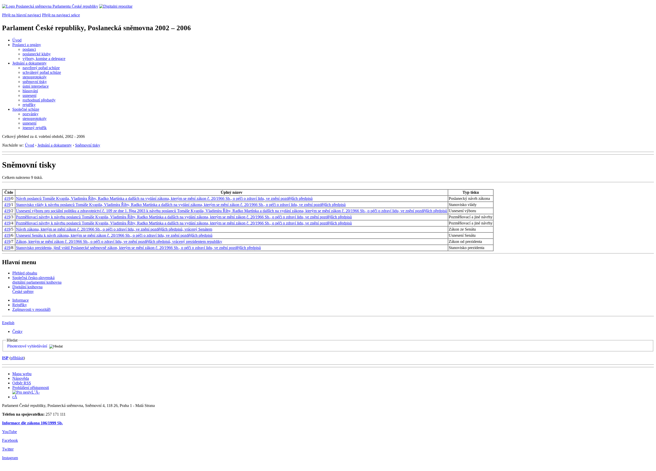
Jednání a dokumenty (29, 63)
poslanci (29, 49)
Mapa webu (22, 374)
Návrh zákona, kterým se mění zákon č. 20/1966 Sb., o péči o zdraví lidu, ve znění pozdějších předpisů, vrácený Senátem (114, 229)
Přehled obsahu (24, 273)
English (8, 323)
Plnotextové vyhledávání (27, 346)
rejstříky (29, 105)
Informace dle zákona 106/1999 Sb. (32, 423)
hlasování (30, 91)
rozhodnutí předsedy (39, 100)
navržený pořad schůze (41, 68)
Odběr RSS (21, 383)
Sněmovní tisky (87, 145)
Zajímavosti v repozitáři (31, 309)
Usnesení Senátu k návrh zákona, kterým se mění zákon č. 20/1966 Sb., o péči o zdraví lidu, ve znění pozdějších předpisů (114, 235)
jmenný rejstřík (35, 128)
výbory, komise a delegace (44, 58)
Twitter (8, 449)
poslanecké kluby (37, 54)
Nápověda (20, 378)
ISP (5, 358)
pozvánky (30, 114)
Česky (17, 331)
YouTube (9, 431)
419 (7, 198)
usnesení (29, 95)
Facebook (10, 440)
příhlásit (17, 358)
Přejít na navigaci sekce (61, 15)
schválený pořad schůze (42, 72)
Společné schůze (25, 109)
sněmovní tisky (35, 81)
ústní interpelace (36, 86)
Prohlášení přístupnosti (30, 387)
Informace (20, 300)
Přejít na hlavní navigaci (21, 15)
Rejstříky (19, 305)
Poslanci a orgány (26, 45)
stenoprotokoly (35, 77)
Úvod (17, 40)
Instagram (10, 458)
